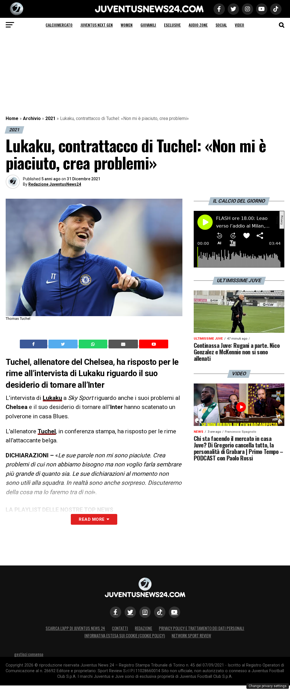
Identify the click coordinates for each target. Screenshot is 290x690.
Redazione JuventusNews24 (54, 184)
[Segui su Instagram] (145, 612)
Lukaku (52, 398)
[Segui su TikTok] (159, 612)
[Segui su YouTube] (174, 612)
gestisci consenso (28, 654)
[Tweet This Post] (63, 344)
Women (127, 25)
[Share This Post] (94, 344)
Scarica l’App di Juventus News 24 (75, 628)
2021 (50, 118)
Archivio (32, 118)
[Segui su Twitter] (130, 612)
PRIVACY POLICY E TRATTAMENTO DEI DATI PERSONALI (201, 628)
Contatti (120, 628)
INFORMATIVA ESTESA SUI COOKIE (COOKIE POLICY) (124, 635)
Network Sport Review (191, 635)
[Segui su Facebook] (115, 612)
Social (221, 25)
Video (239, 25)
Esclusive (172, 25)
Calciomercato (59, 25)
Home (12, 118)
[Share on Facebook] (34, 344)
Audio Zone (198, 25)
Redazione (143, 628)
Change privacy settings (268, 686)
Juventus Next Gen (96, 25)
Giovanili (148, 25)
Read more (92, 519)
